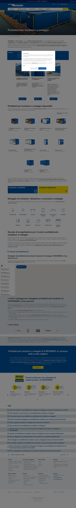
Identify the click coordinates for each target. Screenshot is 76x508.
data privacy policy (34, 62)
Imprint (24, 65)
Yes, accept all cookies (42, 68)
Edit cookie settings (34, 68)
